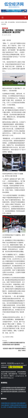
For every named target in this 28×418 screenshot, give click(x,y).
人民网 (3, 387)
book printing (21, 365)
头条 (3, 28)
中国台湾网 (14, 389)
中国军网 (8, 391)
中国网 (6, 387)
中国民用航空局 (5, 403)
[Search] (25, 17)
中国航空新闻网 (14, 405)
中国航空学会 (16, 407)
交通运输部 (13, 403)
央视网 (21, 387)
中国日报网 (16, 387)
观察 (6, 28)
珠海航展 (21, 405)
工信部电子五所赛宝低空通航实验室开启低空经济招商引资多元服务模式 (13, 342)
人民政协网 (20, 391)
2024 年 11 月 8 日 (7, 35)
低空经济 (7, 336)
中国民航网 (23, 407)
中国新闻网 (14, 391)
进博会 (11, 336)
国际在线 (10, 387)
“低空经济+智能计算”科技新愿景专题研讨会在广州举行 (14, 348)
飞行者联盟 (9, 407)
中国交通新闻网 (20, 403)
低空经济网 (14, 4)
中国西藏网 (20, 389)
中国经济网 (8, 389)
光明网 (4, 391)
